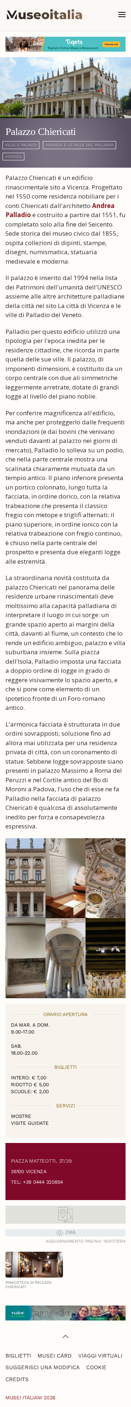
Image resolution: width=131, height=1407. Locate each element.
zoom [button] (25, 878)
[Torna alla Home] (44, 14)
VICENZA (13, 156)
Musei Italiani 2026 (30, 1397)
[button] (122, 14)
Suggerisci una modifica (42, 1367)
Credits (17, 1379)
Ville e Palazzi (21, 145)
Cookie (96, 1367)
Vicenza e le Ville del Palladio (79, 145)
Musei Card (54, 1355)
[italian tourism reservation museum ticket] (65, 44)
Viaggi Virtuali (100, 1355)
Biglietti (18, 1355)
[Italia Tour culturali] (65, 1312)
